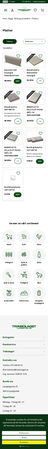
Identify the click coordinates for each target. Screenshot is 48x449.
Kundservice (9, 344)
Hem (5, 18)
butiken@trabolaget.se (17, 370)
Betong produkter (22, 18)
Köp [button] (17, 81)
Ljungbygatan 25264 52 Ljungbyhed (11, 388)
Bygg (10, 18)
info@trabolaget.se (39, 2)
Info (40, 81)
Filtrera (10, 41)
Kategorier (8, 337)
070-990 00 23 (26, 2)
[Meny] (6, 10)
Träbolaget (8, 351)
